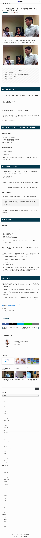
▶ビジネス (5, 430)
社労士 (5, 521)
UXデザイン (6, 425)
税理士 (5, 524)
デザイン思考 (6, 427)
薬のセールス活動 (8, 78)
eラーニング (6, 432)
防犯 (4, 491)
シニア (5, 444)
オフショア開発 (6, 441)
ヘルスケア (5, 453)
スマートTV (6, 413)
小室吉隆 (7, 346)
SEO (4, 439)
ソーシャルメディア (7, 477)
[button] (5, 324)
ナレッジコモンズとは (15, 534)
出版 (4, 507)
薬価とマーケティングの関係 (10, 76)
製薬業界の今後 (8, 80)
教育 (4, 509)
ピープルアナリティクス (8, 448)
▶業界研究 (4, 12)
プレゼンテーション (7, 451)
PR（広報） (6, 434)
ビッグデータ (6, 418)
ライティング (6, 458)
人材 (4, 502)
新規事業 (5, 519)
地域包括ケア (6, 484)
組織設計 (5, 526)
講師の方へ (25, 534)
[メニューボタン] (1, 1)
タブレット (5, 415)
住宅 (4, 505)
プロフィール (16, 347)
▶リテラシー (5, 465)
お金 (4, 467)
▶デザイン (5, 423)
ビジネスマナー (6, 479)
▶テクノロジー (6, 401)
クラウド (5, 411)
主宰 (28, 534)
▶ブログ (5, 462)
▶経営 (4, 514)
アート (5, 470)
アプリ (5, 408)
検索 (37, 389)
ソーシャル (5, 446)
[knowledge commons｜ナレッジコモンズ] (20, 1)
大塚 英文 (6, 312)
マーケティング (6, 455)
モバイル (5, 500)
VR (4, 406)
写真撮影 (5, 481)
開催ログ (21, 534)
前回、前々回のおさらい (9, 72)
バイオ (5, 498)
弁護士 (5, 517)
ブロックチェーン (7, 420)
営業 (4, 460)
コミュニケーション (7, 472)
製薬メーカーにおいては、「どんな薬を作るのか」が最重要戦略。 (17, 74)
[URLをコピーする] (35, 324)
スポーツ (5, 474)
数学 (4, 486)
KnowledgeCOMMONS (10, 305)
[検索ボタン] (39, 1)
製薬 (7, 12)
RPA (4, 437)
